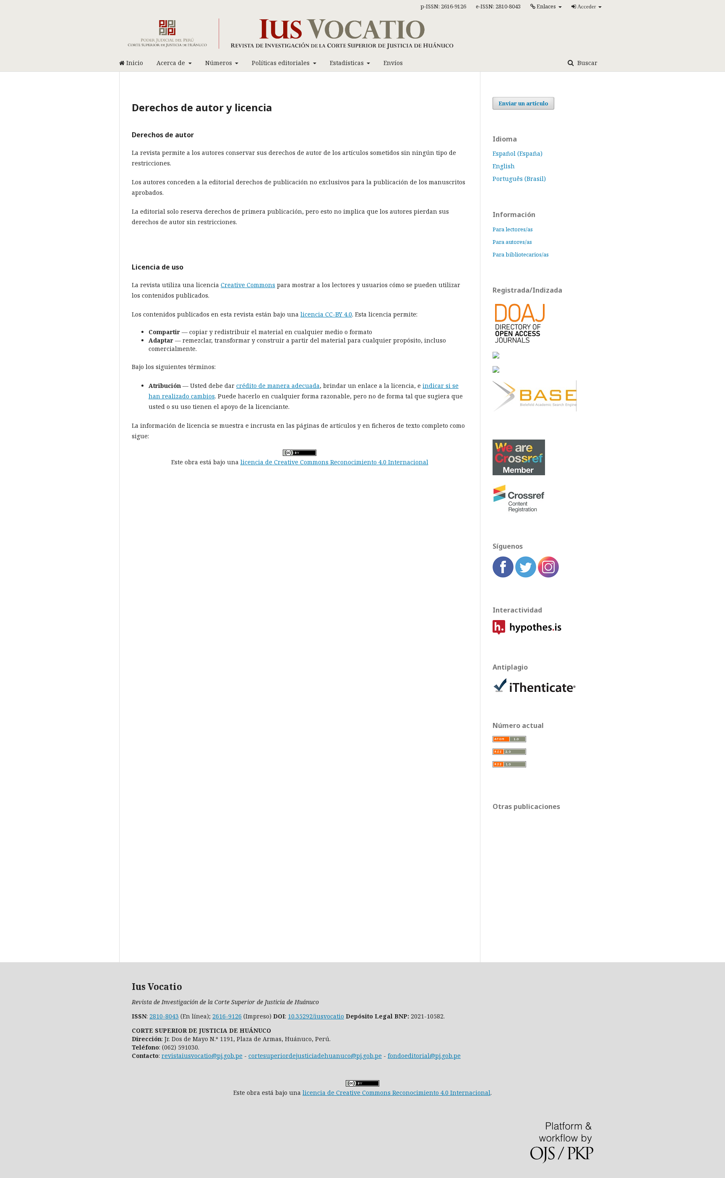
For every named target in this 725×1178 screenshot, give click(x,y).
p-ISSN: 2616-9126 (443, 6)
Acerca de (171, 63)
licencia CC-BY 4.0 (326, 314)
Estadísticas (347, 63)
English (504, 166)
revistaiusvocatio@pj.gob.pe (202, 1056)
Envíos (393, 63)
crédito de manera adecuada (278, 386)
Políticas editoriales (281, 63)
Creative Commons (248, 285)
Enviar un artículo (523, 103)
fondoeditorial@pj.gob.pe (424, 1056)
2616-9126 (227, 1016)
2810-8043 (164, 1016)
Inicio (134, 63)
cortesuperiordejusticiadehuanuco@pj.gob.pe (315, 1056)
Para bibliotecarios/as (521, 254)
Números (219, 63)
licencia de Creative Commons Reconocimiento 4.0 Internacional (334, 462)
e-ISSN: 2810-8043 (498, 6)
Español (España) (517, 153)
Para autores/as (512, 242)
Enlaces (546, 6)
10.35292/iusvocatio (316, 1016)
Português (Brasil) (519, 179)
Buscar (586, 63)
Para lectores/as (513, 229)
